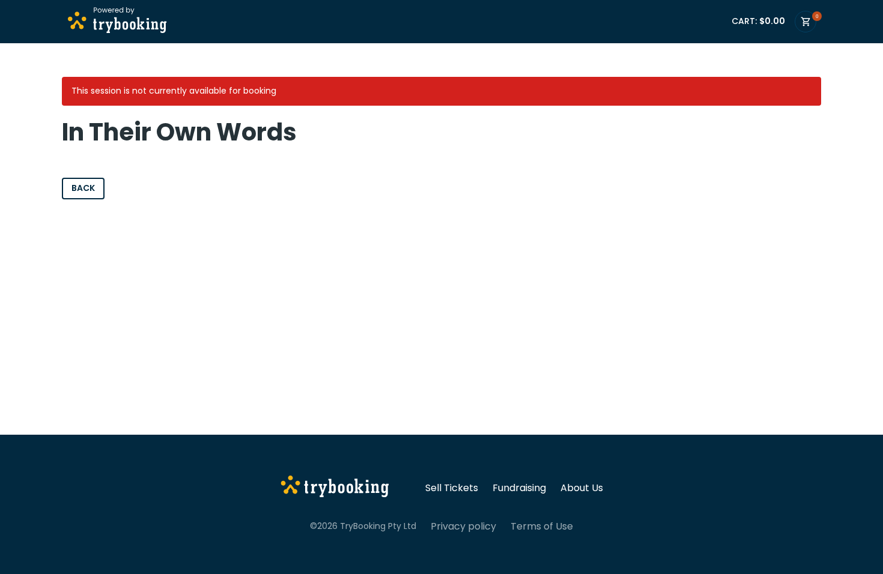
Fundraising (519, 488)
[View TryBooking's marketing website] (335, 488)
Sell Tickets (451, 488)
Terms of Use (542, 526)
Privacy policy (463, 526)
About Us (581, 488)
